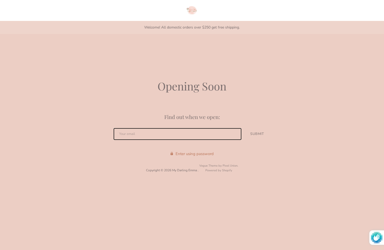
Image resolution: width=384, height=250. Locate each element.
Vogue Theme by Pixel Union (218, 166)
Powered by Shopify (218, 170)
